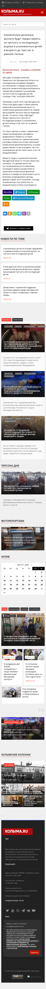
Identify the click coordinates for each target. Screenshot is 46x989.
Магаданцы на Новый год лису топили (11, 792)
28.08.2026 (8, 373)
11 (11, 580)
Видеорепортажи (11, 722)
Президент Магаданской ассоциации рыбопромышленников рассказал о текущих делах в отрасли (22, 502)
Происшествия (29, 326)
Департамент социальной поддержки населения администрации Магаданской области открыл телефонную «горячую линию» (20, 291)
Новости (6, 278)
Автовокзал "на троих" (15, 775)
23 (42, 584)
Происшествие (14, 609)
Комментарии (17, 320)
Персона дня (10, 465)
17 (4, 584)
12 (17, 580)
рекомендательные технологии (21, 947)
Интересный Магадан (24, 198)
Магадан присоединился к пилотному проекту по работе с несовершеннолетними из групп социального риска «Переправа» (21, 733)
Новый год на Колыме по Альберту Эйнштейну (33, 792)
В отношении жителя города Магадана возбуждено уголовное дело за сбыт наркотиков (34, 670)
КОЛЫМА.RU (12, 12)
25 (11, 588)
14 (29, 580)
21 (29, 584)
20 (23, 584)
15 (35, 580)
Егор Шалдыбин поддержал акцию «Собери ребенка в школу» (30, 693)
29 (35, 588)
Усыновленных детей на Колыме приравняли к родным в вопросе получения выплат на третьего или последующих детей (22, 251)
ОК (6, 204)
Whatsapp (34, 192)
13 (23, 580)
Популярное (6, 320)
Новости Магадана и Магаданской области (17, 14)
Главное (18, 326)
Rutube (7, 198)
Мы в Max (8, 192)
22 (35, 584)
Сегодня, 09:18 (10, 616)
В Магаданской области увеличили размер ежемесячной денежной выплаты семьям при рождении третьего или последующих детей (22, 271)
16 (42, 580)
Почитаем (9, 765)
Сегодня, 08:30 (9, 657)
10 (4, 580)
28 (29, 588)
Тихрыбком (41, 474)
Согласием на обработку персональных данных (17, 943)
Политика (24, 609)
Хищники (41, 326)
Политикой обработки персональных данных (21, 940)
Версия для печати (11, 69)
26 (17, 588)
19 (17, 584)
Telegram (21, 192)
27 (23, 588)
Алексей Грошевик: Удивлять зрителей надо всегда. (10, 803)
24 (4, 588)
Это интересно (35, 609)
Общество (13, 62)
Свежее (4, 609)
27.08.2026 (8, 326)
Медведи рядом (10, 421)
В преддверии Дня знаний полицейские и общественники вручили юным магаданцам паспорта (12, 671)
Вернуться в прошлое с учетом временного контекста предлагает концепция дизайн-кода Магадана (20, 540)
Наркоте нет (30, 681)
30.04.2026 (8, 474)
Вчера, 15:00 (30, 657)
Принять (35, 952)
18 (11, 584)
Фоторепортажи (12, 521)
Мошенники (9, 376)
